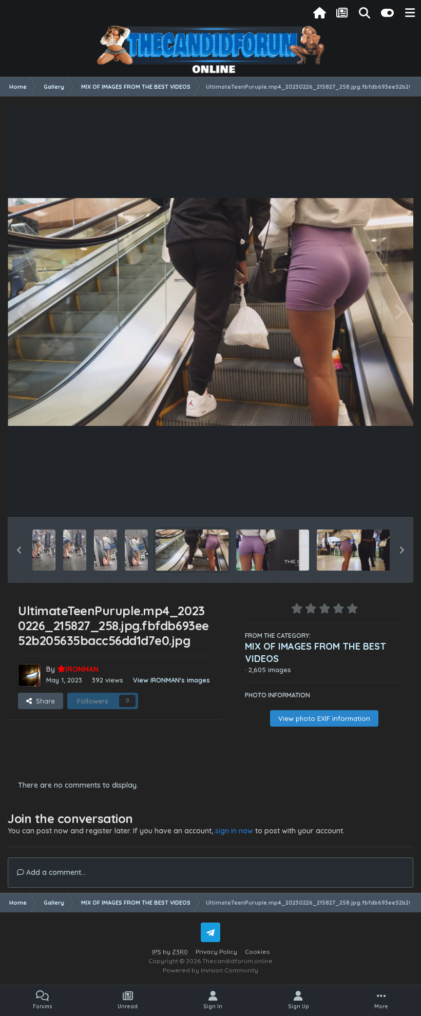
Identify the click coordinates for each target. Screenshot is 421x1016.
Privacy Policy (216, 951)
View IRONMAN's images (171, 680)
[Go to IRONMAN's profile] (29, 675)
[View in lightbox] (210, 312)
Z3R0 (180, 951)
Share (43, 701)
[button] (19, 550)
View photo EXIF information (324, 718)
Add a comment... (55, 872)
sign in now (234, 830)
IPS (156, 951)
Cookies (257, 951)
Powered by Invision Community (210, 970)
